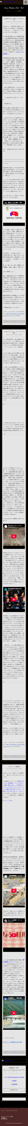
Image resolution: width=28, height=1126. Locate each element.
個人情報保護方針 (4, 1118)
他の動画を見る (14, 1089)
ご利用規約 (3, 1117)
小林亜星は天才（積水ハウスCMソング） (14, 19)
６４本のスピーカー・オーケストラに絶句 (14, 332)
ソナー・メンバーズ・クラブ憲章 (7, 1116)
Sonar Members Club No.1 (14, 8)
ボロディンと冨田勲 (14, 766)
